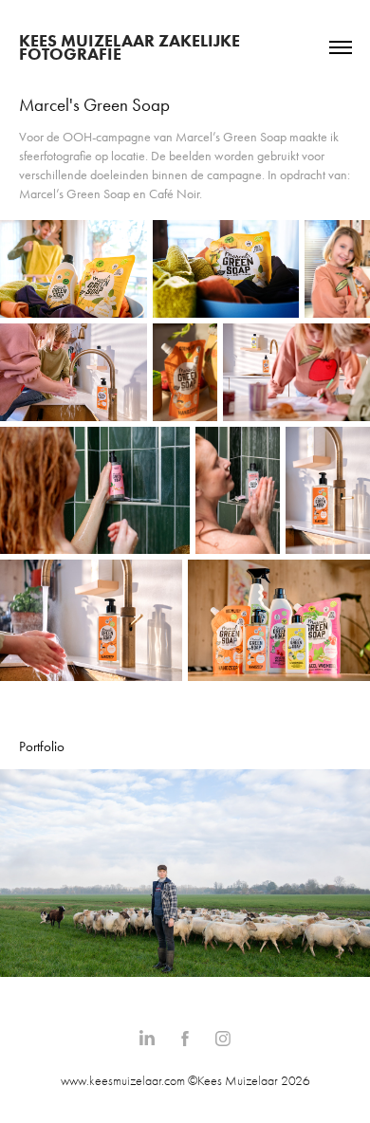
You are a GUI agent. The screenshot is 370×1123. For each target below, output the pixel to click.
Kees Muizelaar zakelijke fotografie (131, 47)
